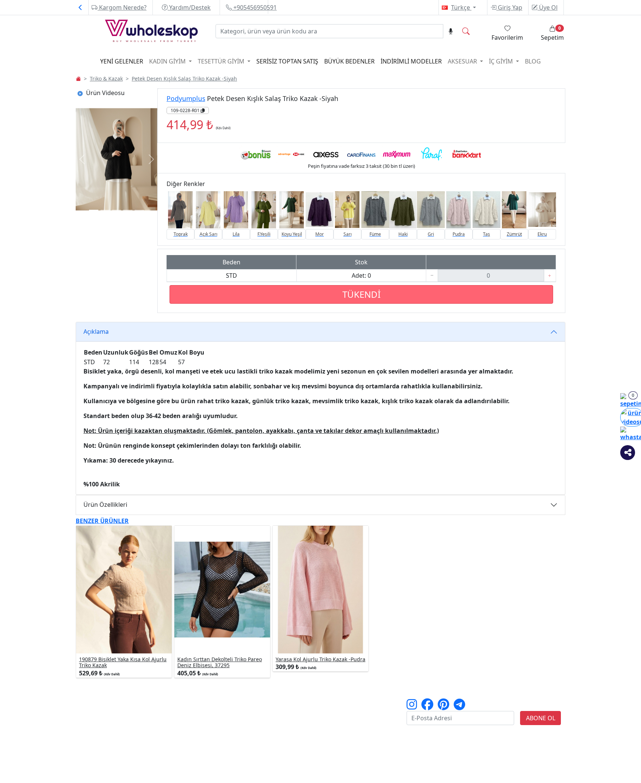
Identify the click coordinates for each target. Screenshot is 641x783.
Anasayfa (94, 703)
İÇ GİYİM (502, 61)
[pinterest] (443, 706)
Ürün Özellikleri (105, 504)
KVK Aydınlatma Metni (358, 721)
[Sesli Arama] (450, 31)
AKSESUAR (463, 61)
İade (249, 721)
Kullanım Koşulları (353, 703)
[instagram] (412, 706)
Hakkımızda (98, 712)
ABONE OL (540, 718)
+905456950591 (254, 7)
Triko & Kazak (106, 78)
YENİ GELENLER (121, 61)
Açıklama (96, 331)
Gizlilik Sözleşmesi (352, 712)
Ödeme (253, 712)
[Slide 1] (105, 210)
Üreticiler (94, 721)
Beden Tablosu (183, 712)
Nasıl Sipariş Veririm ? (194, 703)
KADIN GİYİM (168, 61)
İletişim (91, 738)
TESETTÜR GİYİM (222, 61)
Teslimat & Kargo (268, 703)
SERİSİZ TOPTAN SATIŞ (287, 61)
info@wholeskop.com (136, 774)
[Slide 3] (127, 210)
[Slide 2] (116, 210)
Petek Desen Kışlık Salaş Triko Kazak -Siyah (184, 78)
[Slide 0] (93, 210)
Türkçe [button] (461, 7)
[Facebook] (427, 706)
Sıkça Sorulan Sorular (357, 729)
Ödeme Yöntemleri (189, 721)
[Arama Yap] (466, 31)
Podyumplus (186, 98)
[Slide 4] (139, 210)
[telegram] (459, 706)
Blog (533, 61)
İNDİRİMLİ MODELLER (411, 61)
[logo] (137, 32)
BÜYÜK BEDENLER (349, 61)
